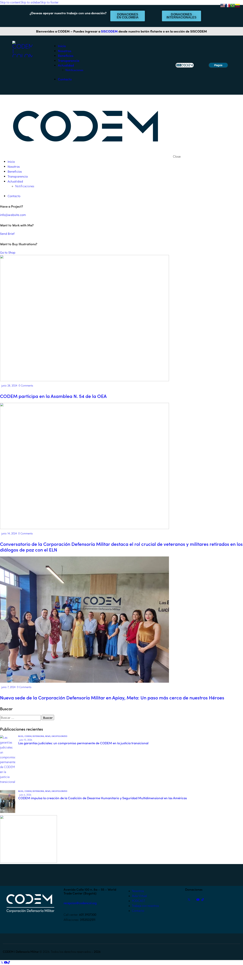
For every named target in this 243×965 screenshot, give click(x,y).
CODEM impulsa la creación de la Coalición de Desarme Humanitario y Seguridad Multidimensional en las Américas (102, 798)
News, (48, 736)
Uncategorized (59, 736)
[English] (222, 5)
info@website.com (13, 215)
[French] (227, 5)
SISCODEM (109, 31)
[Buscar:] (21, 718)
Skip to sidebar (30, 2)
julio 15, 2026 (25, 739)
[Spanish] (237, 5)
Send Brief (7, 233)
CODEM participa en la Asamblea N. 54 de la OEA (53, 396)
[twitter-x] (189, 899)
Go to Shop (7, 252)
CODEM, (28, 736)
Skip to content (10, 2)
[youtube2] (197, 899)
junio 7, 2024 (8, 687)
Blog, (21, 736)
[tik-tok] (202, 899)
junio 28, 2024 (9, 385)
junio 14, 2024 (9, 533)
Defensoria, (38, 736)
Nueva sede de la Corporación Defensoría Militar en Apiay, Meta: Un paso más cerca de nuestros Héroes (112, 697)
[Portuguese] (232, 5)
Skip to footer (49, 2)
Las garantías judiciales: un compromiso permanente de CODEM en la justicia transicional (83, 743)
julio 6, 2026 (25, 794)
